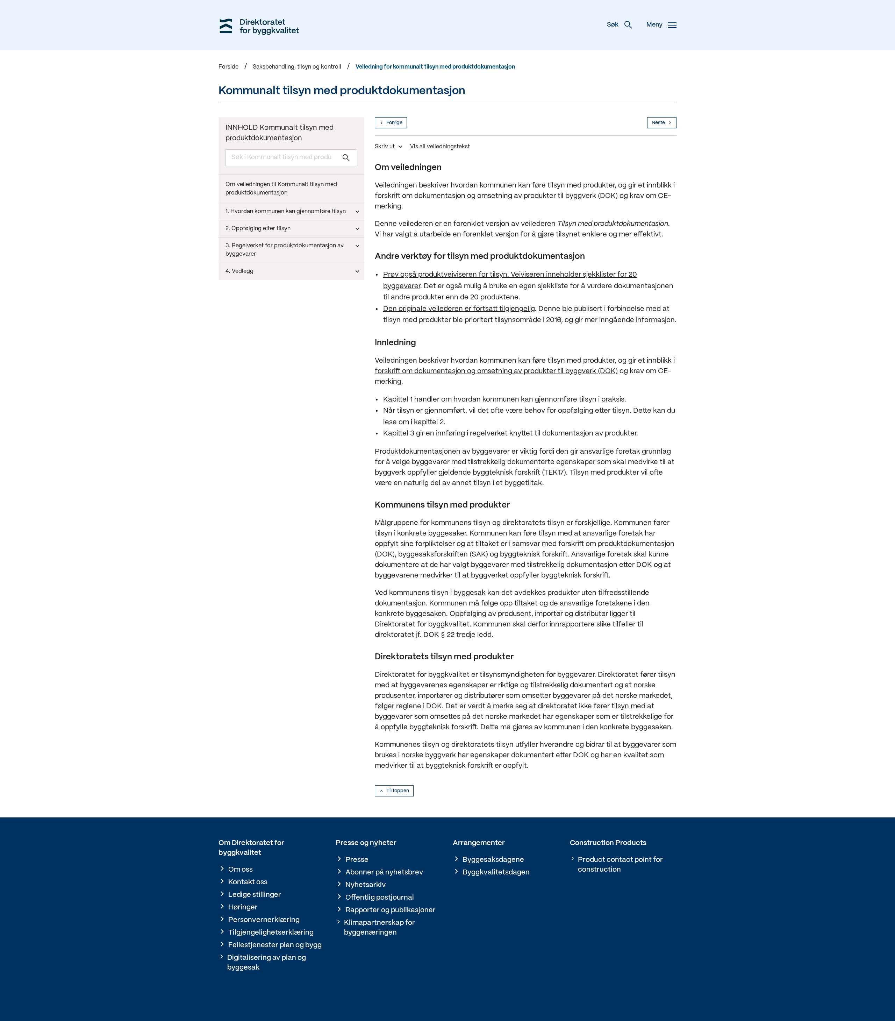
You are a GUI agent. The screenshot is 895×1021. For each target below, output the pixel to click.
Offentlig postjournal (379, 897)
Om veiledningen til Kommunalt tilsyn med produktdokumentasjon (281, 189)
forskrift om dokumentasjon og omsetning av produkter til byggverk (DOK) (496, 371)
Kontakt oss (247, 882)
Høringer (243, 907)
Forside (228, 67)
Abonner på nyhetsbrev (384, 872)
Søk (612, 25)
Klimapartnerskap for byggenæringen (379, 928)
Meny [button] (654, 25)
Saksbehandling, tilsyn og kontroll (297, 67)
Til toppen (397, 790)
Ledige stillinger (254, 895)
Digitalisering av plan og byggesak (266, 963)
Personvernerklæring (264, 920)
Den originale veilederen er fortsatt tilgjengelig (459, 309)
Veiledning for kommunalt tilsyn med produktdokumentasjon (435, 67)
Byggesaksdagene (493, 860)
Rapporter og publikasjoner (390, 910)
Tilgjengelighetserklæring (271, 932)
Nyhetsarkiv (365, 885)
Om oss (240, 869)
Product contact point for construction (620, 865)
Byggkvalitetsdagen (496, 872)
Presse (356, 860)
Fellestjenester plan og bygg (275, 945)
